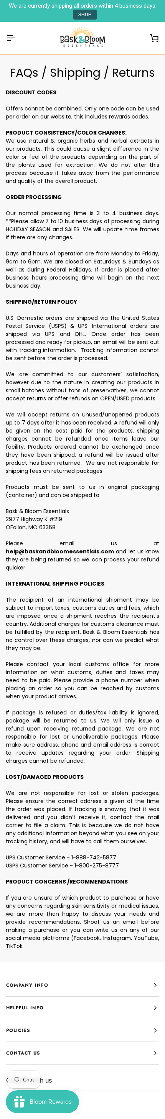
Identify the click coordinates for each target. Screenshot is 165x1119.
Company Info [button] (27, 985)
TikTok (14, 946)
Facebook (87, 938)
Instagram (117, 938)
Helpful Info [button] (25, 1007)
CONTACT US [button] (23, 1053)
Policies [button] (18, 1030)
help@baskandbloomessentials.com (60, 551)
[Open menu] (17, 38)
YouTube (146, 938)
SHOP (85, 14)
